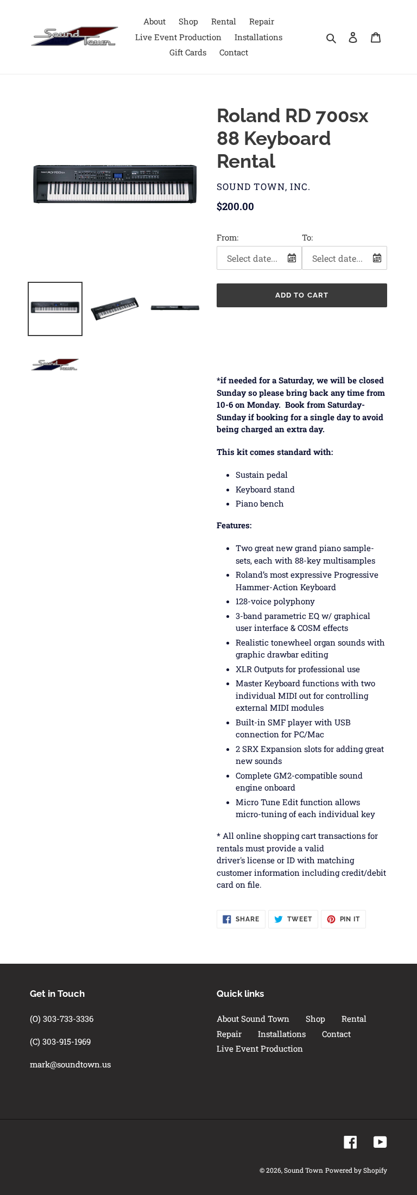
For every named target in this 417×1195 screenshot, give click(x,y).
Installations (282, 1033)
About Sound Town (253, 1018)
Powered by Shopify (356, 1170)
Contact (336, 1033)
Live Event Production (260, 1048)
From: (227, 237)
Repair (229, 1033)
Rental (354, 1018)
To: (307, 237)
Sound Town (303, 1170)
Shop (315, 1018)
